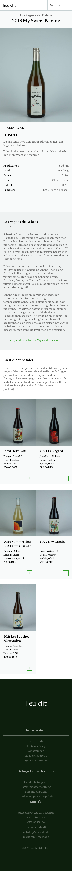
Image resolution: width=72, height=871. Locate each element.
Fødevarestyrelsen (36, 760)
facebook (43, 836)
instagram (29, 836)
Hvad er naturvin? (36, 755)
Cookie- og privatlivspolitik (36, 796)
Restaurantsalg (36, 746)
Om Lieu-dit (36, 741)
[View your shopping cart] (52, 5)
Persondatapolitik (36, 791)
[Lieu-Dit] (9, 5)
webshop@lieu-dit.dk (36, 832)
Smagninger (36, 750)
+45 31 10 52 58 (36, 817)
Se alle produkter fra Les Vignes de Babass (31, 340)
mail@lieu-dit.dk (36, 827)
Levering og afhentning (36, 786)
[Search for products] (60, 5)
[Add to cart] (29, 478)
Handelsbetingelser (36, 782)
